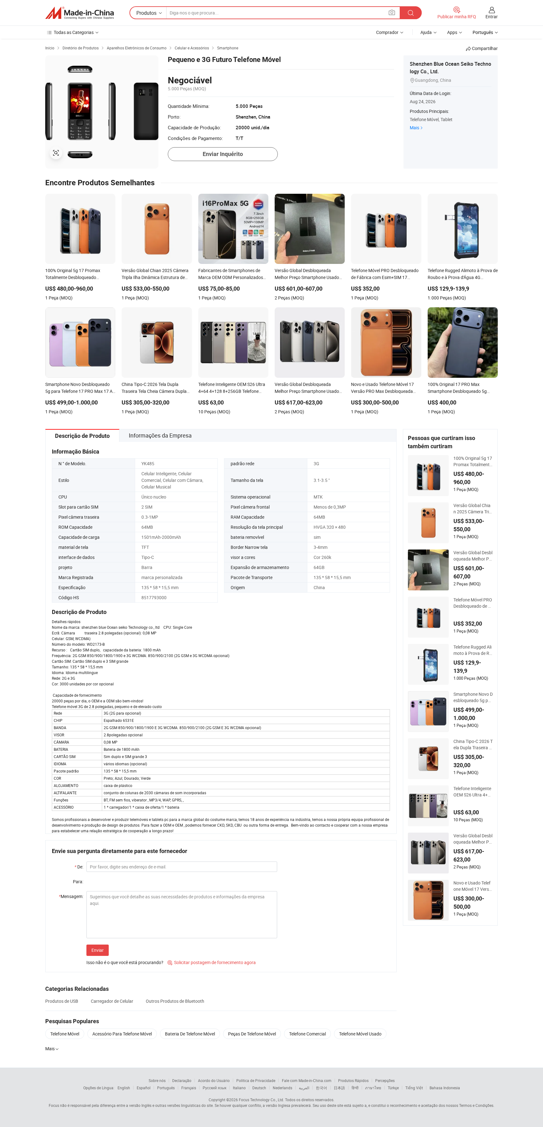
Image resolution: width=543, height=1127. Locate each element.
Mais (414, 128)
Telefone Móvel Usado (360, 1034)
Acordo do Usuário (214, 1080)
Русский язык (214, 1087)
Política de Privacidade (255, 1080)
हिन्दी (355, 1087)
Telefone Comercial (307, 1034)
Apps (452, 32)
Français (188, 1087)
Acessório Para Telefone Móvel (122, 1034)
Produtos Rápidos (353, 1080)
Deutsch (259, 1087)
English (124, 1087)
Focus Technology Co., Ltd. (261, 1099)
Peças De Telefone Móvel (252, 1034)
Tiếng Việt (414, 1087)
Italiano (239, 1087)
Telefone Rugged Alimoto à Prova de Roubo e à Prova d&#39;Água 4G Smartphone (472, 650)
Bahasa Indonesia (445, 1087)
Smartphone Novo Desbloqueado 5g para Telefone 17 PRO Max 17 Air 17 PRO (473, 697)
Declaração (181, 1080)
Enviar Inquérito (223, 154)
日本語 (339, 1087)
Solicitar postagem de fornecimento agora (211, 962)
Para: (78, 881)
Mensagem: (71, 896)
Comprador (387, 32)
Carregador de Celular (112, 1001)
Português (166, 1087)
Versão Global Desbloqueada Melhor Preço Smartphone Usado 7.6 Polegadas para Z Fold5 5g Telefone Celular (473, 556)
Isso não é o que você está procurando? (124, 962)
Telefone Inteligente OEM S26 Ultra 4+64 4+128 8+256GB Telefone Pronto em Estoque (473, 791)
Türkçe (393, 1087)
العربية (304, 1087)
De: (78, 867)
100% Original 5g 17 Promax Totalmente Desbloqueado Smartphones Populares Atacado (473, 461)
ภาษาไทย (373, 1087)
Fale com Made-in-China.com (307, 1080)
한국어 (321, 1087)
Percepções (385, 1080)
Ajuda (426, 32)
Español (144, 1087)
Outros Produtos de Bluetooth (175, 1001)
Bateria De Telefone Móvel (190, 1034)
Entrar (491, 17)
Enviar (97, 950)
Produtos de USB (61, 1001)
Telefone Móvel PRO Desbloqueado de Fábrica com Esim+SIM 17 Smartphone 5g (472, 603)
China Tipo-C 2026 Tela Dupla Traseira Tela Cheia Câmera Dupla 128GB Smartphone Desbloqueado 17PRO (473, 744)
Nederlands (282, 1087)
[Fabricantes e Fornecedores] (79, 13)
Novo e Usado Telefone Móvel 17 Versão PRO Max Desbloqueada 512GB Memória (472, 886)
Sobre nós (157, 1080)
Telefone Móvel (64, 1034)
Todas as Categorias (74, 32)
